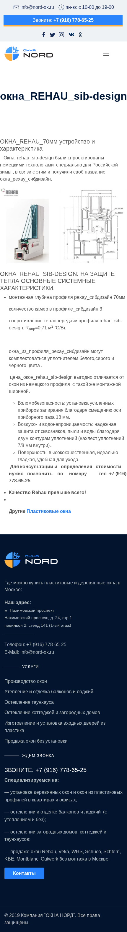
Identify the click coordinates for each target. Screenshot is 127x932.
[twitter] (53, 34)
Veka (63, 851)
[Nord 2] (28, 53)
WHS (77, 851)
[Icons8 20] (80, 34)
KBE (9, 858)
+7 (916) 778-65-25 (46, 644)
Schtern (111, 851)
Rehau (49, 851)
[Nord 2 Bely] (63, 560)
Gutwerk (49, 858)
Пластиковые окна (49, 511)
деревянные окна (97, 582)
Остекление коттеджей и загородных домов (52, 712)
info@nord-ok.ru (37, 652)
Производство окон (25, 681)
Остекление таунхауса (29, 702)
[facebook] (44, 34)
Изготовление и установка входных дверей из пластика (54, 727)
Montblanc (27, 858)
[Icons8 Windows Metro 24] (69, 34)
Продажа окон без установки (36, 740)
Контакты (24, 873)
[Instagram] (61, 34)
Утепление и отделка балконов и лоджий (48, 691)
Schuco (93, 851)
